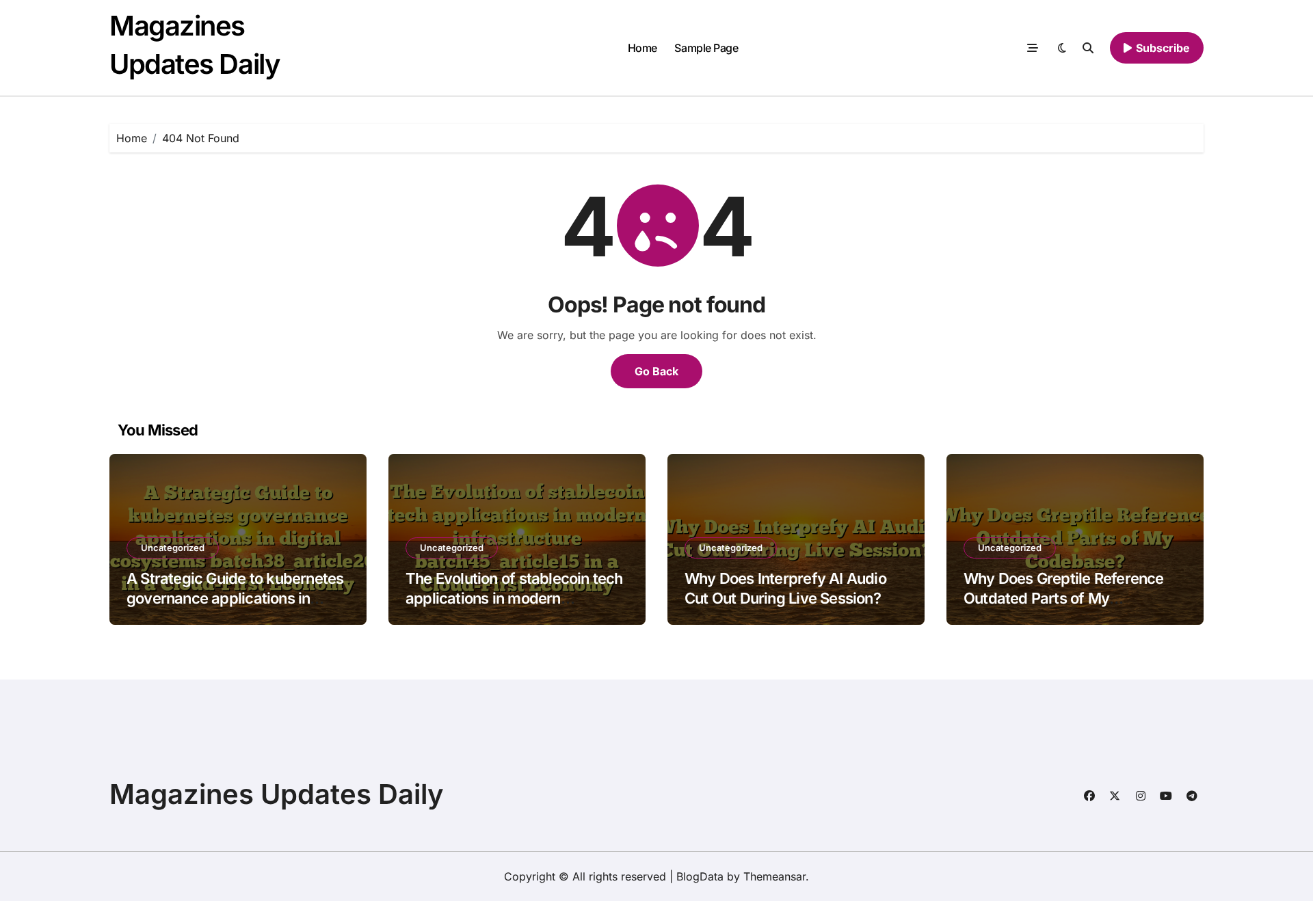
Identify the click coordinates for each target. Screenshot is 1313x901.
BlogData (700, 876)
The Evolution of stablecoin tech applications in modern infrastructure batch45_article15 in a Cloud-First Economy (514, 607)
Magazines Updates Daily (276, 794)
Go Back (656, 371)
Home (642, 48)
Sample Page (706, 48)
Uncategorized (172, 547)
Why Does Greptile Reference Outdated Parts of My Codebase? (1064, 597)
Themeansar (774, 876)
